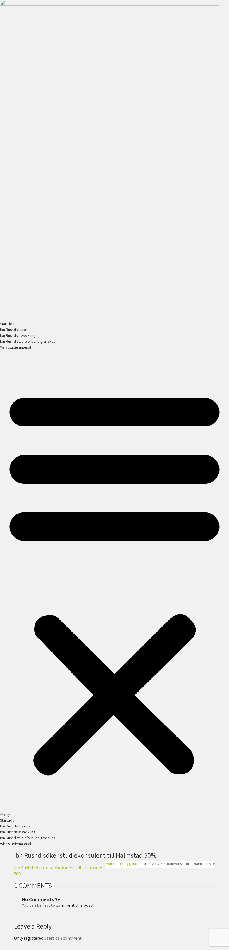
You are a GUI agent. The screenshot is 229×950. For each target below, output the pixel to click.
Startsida (7, 323)
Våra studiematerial (15, 347)
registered (34, 938)
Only (19, 938)
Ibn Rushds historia (15, 329)
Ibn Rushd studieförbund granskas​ (27, 341)
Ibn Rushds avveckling (17, 335)
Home (110, 864)
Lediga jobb (128, 864)
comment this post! (74, 905)
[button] (114, 583)
